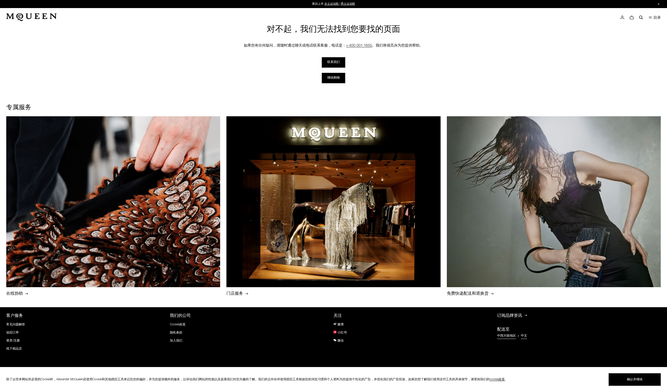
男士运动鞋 (348, 4)
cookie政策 (497, 379)
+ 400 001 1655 (359, 46)
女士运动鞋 (331, 4)
